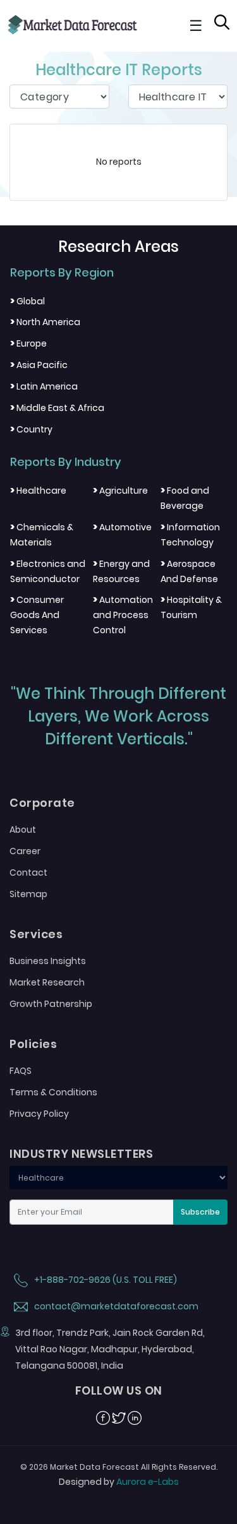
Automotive (122, 527)
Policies (33, 1044)
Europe (28, 343)
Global (27, 301)
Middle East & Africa (57, 408)
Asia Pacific (39, 365)
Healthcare (38, 490)
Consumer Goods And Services (37, 614)
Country (31, 429)
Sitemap (28, 894)
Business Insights (47, 961)
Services (36, 934)
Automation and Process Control (123, 614)
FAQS (20, 1070)
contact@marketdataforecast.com (115, 1306)
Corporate (42, 803)
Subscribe (200, 1211)
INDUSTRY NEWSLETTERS (81, 1154)
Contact (28, 872)
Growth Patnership (50, 1003)
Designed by (119, 1481)
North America (45, 322)
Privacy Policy (39, 1113)
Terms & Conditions (53, 1092)
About (22, 829)
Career (24, 851)
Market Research (47, 982)
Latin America (44, 386)
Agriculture (120, 490)
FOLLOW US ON (118, 1391)
